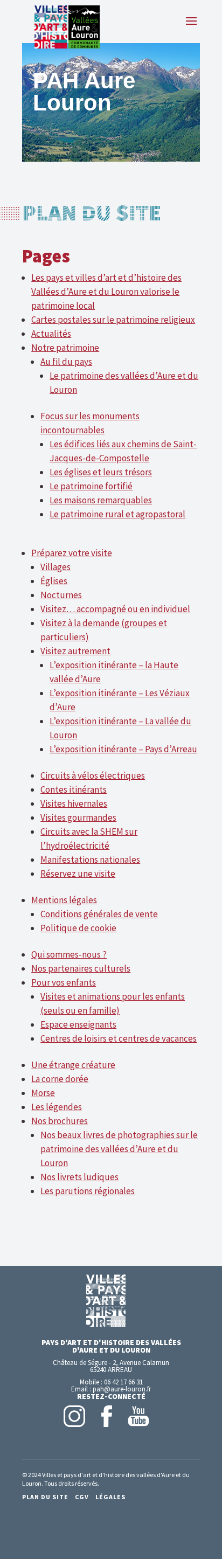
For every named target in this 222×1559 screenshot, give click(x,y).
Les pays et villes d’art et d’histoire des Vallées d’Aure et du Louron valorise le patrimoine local (106, 291)
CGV (82, 1497)
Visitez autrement (75, 651)
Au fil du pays (66, 362)
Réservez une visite (77, 873)
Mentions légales (64, 900)
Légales (110, 1497)
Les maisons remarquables (101, 500)
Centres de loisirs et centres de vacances (118, 1038)
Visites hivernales (73, 803)
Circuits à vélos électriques (92, 775)
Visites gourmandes (78, 817)
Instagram (74, 1416)
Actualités (51, 333)
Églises (53, 581)
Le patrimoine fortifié (91, 486)
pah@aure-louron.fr (122, 1389)
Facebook (106, 1416)
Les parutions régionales (87, 1191)
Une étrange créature (73, 1065)
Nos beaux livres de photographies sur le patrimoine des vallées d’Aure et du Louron (119, 1149)
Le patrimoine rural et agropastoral (117, 514)
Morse (43, 1093)
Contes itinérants (73, 789)
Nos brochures (59, 1121)
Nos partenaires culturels (80, 968)
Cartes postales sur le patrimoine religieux (113, 319)
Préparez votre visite (71, 553)
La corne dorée (59, 1079)
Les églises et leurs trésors (101, 472)
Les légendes (56, 1107)
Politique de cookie (78, 928)
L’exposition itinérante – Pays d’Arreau (123, 749)
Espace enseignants (78, 1024)
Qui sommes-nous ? (69, 954)
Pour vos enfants (63, 982)
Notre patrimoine (65, 348)
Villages (55, 567)
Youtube (138, 1416)
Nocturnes (61, 595)
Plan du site (45, 1497)
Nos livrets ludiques (79, 1177)
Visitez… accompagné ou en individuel (115, 609)
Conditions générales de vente (99, 914)
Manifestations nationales (90, 859)
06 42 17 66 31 (123, 1382)
